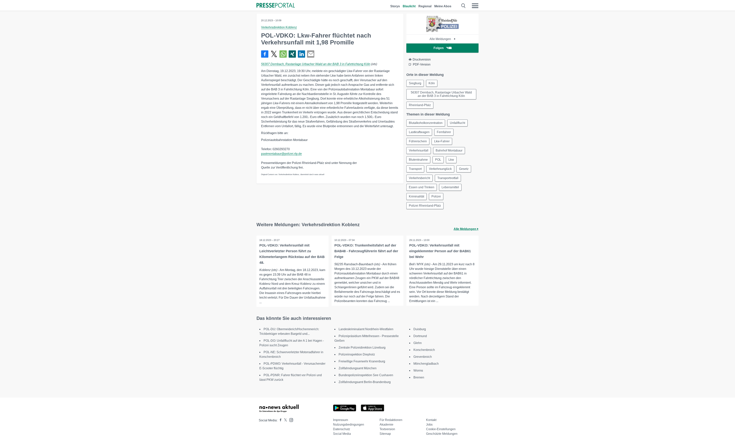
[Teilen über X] (274, 54)
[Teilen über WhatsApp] (283, 54)
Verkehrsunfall (418, 150)
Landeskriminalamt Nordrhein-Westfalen (366, 329)
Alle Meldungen (441, 39)
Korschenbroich (424, 349)
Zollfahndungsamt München (357, 368)
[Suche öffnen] (463, 5)
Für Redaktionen (391, 420)
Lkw (451, 159)
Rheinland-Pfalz (420, 105)
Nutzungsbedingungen (348, 424)
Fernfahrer (444, 132)
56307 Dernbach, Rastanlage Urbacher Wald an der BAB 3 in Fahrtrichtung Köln (315, 64)
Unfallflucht (457, 122)
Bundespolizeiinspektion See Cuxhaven (366, 375)
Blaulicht (409, 6)
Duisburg (419, 329)
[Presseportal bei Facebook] (279, 420)
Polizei (436, 196)
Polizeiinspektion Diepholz (357, 354)
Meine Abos (442, 6)
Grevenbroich (422, 356)
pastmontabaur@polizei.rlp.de (281, 153)
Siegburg (415, 83)
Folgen (439, 48)
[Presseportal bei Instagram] (290, 419)
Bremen (418, 377)
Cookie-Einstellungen (441, 429)
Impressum (340, 420)
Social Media (342, 433)
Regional (424, 6)
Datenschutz (341, 429)
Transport (415, 168)
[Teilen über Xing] (292, 54)
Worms (418, 370)
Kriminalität (416, 196)
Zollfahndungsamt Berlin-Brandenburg (365, 382)
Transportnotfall (447, 178)
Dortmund (420, 336)
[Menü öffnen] (475, 5)
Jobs (429, 424)
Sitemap (385, 433)
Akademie (386, 424)
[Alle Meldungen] (442, 31)
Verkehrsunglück (440, 168)
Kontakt (431, 420)
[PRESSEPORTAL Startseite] (275, 5)
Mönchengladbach (426, 363)
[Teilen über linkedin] (301, 54)
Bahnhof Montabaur (449, 150)
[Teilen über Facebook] (264, 54)
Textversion (387, 429)
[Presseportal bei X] (284, 420)
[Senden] (310, 54)
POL (438, 159)
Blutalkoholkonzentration (426, 122)
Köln (432, 83)
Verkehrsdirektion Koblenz (279, 27)
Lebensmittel (450, 187)
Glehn (417, 343)
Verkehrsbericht (419, 178)
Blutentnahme (418, 159)
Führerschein (418, 141)
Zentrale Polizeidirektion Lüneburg (362, 347)
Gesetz (464, 168)
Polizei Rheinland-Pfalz (425, 205)
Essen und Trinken (421, 187)
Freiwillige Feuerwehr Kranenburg (362, 361)
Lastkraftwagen (419, 132)
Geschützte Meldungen (441, 433)
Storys (395, 6)
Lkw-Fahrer (442, 141)
